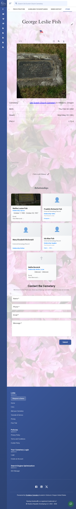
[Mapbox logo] (14, 162)
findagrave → (47, 218)
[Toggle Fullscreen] (53, 41)
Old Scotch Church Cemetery (43, 103)
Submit (65, 342)
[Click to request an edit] (72, 24)
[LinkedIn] (41, 487)
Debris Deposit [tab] (56, 9)
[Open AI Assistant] (71, 504)
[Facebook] (36, 487)
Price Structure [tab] (19, 9)
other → (51, 248)
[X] (46, 487)
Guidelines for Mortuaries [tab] (38, 9)
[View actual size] (58, 41)
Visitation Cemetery (32, 495)
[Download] (63, 41)
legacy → (46, 248)
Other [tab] (67, 9)
